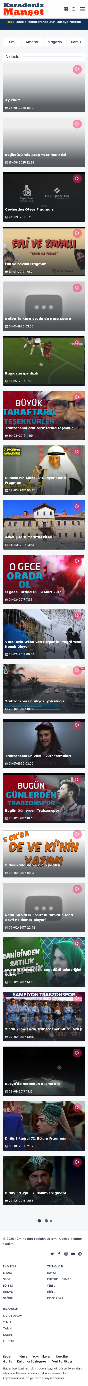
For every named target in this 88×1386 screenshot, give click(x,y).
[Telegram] (80, 1254)
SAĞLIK (8, 1298)
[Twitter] (52, 1254)
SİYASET (8, 1273)
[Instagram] (66, 1254)
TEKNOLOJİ (55, 1266)
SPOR (7, 1279)
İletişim (8, 1356)
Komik (76, 42)
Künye (22, 1356)
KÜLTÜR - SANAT (59, 1279)
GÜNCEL (9, 1341)
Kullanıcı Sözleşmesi (32, 1361)
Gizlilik (7, 1361)
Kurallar (62, 1356)
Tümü (12, 42)
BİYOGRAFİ (10, 1309)
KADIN (7, 1335)
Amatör (32, 42)
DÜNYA (8, 1292)
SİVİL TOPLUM (12, 1316)
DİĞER (51, 1292)
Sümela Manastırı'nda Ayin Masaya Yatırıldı (44, 22)
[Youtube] (73, 1254)
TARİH (7, 1328)
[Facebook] (59, 1254)
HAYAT (52, 1273)
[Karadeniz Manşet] (23, 9)
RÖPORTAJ (55, 1298)
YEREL (51, 1286)
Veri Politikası (62, 1361)
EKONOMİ (10, 1266)
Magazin (55, 42)
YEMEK (7, 1322)
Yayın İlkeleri (42, 1356)
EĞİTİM (8, 1286)
